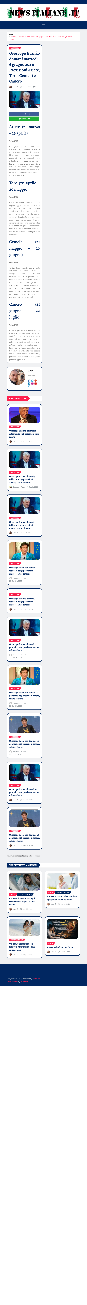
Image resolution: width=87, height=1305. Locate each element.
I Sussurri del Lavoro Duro (60, 947)
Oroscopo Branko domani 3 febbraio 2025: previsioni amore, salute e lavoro (22, 525)
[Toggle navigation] (43, 25)
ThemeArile (24, 982)
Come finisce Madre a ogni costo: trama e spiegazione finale (22, 901)
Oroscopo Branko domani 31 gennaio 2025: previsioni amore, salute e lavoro (24, 647)
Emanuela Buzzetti (20, 578)
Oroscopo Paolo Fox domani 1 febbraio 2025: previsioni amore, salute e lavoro (23, 570)
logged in (21, 856)
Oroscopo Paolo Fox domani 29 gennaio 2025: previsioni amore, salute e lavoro (24, 838)
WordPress (36, 978)
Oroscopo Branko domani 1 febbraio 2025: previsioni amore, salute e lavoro (22, 601)
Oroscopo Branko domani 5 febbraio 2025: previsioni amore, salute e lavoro (22, 479)
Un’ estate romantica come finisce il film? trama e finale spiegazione (22, 946)
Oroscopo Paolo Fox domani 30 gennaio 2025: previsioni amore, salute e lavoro (24, 744)
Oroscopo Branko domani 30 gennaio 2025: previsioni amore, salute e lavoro (24, 792)
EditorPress (13, 982)
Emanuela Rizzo (19, 487)
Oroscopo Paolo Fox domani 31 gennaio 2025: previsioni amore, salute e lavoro (24, 695)
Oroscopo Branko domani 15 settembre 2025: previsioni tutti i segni (24, 433)
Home (11, 34)
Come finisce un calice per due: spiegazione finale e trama (62, 898)
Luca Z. (15, 87)
